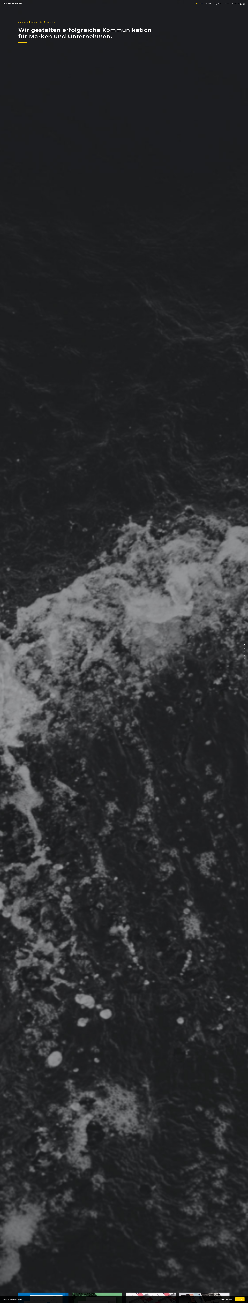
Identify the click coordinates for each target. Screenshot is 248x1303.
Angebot (217, 4)
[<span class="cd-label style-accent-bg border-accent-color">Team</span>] (244, 654)
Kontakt (235, 4)
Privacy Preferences (226, 1299)
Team (227, 4)
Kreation (199, 4)
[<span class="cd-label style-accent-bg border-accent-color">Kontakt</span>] (244, 658)
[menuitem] (199, 4)
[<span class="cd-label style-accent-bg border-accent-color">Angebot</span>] (244, 651)
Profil (208, 4)
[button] (241, 4)
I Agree (240, 1299)
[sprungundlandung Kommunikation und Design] (13, 4)
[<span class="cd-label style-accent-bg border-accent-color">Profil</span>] (244, 647)
